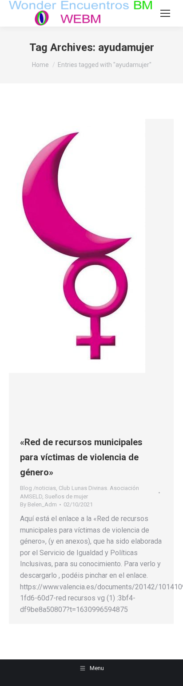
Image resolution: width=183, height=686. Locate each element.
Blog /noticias (38, 488)
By (38, 504)
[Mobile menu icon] (165, 13)
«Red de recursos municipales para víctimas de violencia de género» (81, 457)
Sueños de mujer (66, 496)
